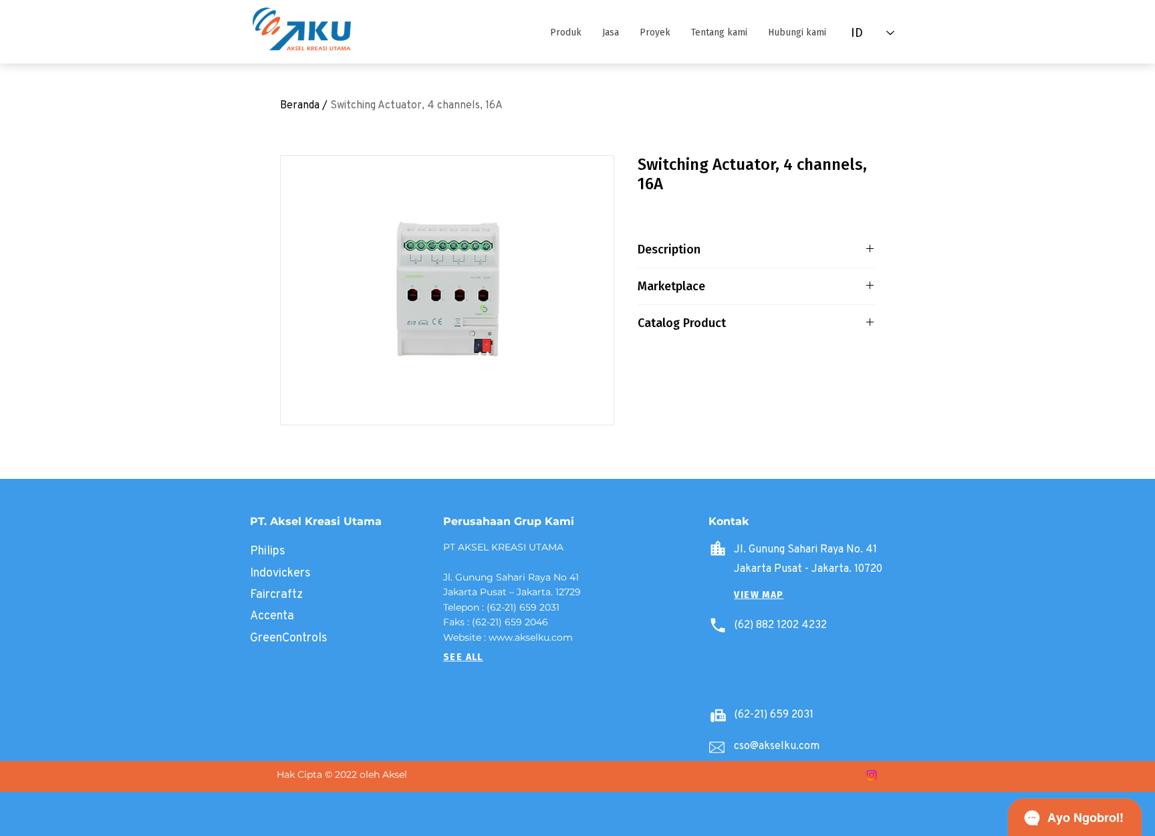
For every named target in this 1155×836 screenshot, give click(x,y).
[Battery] (718, 715)
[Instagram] (871, 775)
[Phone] (718, 625)
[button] (565, 32)
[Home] (718, 548)
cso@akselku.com (776, 745)
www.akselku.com (531, 637)
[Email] (717, 747)
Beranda (299, 105)
